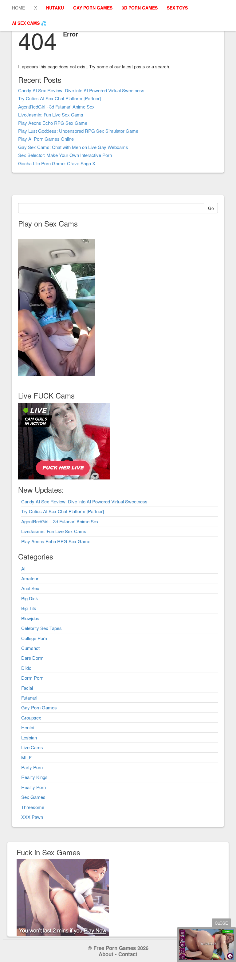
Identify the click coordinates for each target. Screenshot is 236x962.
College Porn (34, 638)
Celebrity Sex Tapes (41, 628)
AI (23, 568)
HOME (18, 8)
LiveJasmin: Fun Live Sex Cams (50, 114)
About (106, 954)
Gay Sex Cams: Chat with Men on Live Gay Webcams (73, 147)
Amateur (29, 578)
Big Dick (29, 598)
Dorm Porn (32, 677)
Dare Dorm (32, 658)
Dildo (26, 668)
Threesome (32, 807)
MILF (26, 757)
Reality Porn (33, 787)
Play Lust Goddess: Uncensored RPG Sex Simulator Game (78, 131)
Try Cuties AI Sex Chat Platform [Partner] (59, 98)
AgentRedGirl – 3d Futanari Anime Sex (60, 521)
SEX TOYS (177, 8)
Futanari (29, 697)
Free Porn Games (114, 948)
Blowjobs (30, 618)
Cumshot (30, 648)
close (221, 923)
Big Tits (28, 608)
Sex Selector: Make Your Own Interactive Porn (65, 155)
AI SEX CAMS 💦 (29, 23)
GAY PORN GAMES (92, 8)
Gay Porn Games (39, 707)
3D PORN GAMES (140, 8)
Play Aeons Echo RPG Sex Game (52, 123)
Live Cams (32, 747)
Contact (127, 954)
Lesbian (29, 737)
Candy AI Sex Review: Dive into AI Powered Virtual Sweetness (81, 90)
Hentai (27, 727)
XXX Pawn (32, 817)
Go (211, 208)
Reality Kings (34, 777)
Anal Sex (30, 588)
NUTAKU (55, 8)
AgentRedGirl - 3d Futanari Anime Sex (56, 106)
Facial (27, 688)
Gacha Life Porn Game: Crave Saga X (56, 163)
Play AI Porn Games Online (46, 139)
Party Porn (32, 767)
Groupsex (31, 717)
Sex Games (33, 797)
